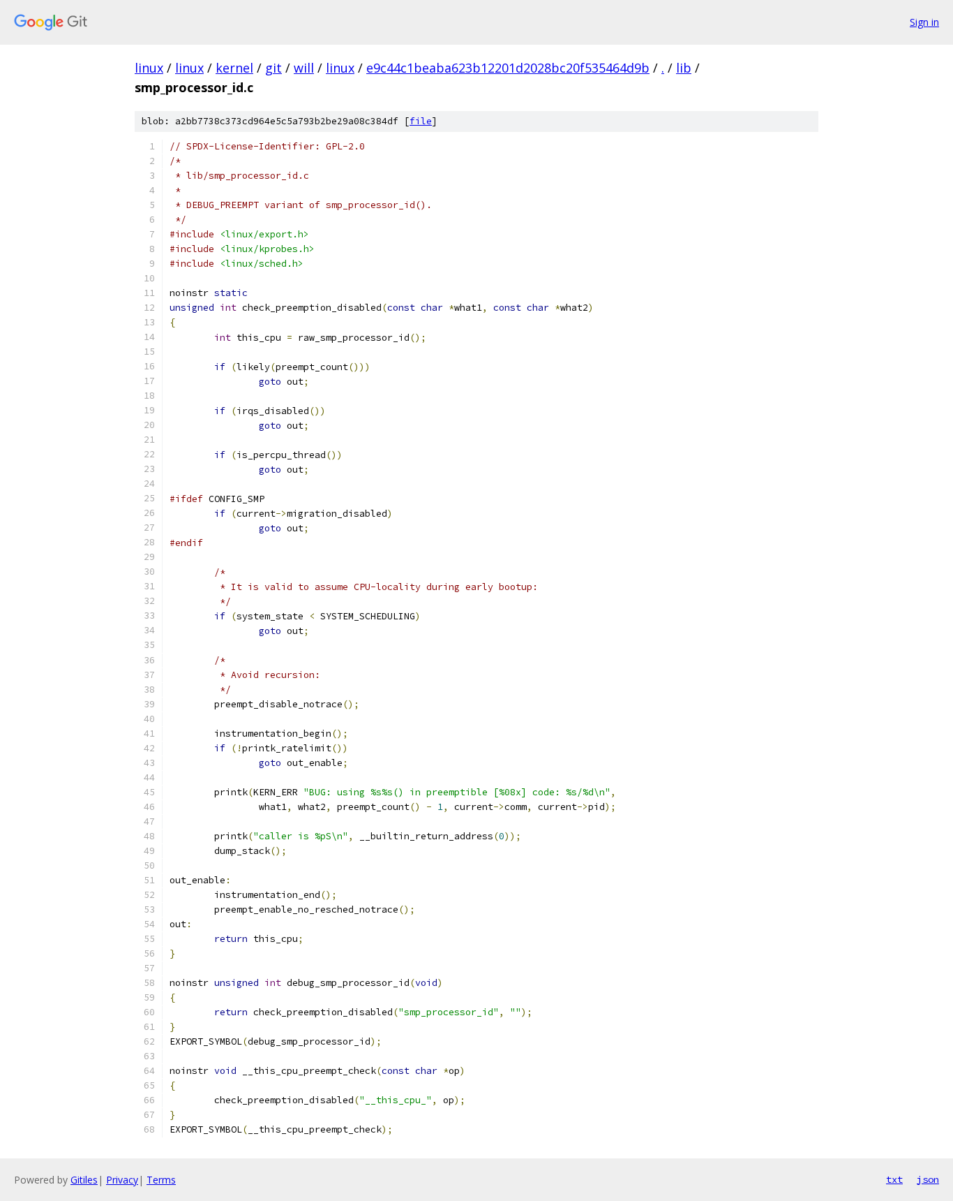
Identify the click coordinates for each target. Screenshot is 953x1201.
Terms (161, 1179)
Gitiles (84, 1179)
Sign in (924, 22)
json (928, 1179)
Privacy (122, 1179)
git (273, 67)
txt (894, 1179)
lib (683, 67)
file (421, 121)
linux (149, 67)
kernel (234, 67)
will (304, 67)
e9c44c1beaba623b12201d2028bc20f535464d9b (508, 67)
